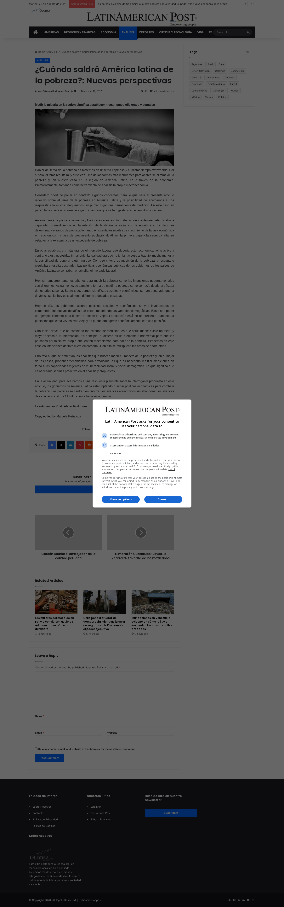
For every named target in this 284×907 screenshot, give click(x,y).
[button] (142, 453)
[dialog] (142, 453)
